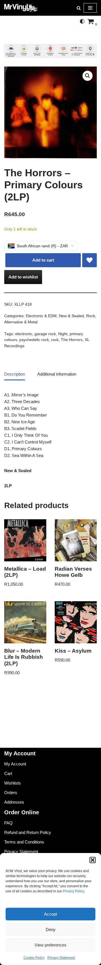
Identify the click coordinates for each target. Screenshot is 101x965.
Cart (8, 773)
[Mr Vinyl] (21, 8)
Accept (50, 914)
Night (62, 334)
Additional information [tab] (56, 374)
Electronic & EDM (41, 316)
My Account (15, 764)
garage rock (45, 334)
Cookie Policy (34, 958)
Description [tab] (14, 374)
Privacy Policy (73, 891)
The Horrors (71, 340)
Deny (51, 929)
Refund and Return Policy (27, 832)
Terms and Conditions (24, 842)
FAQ (8, 822)
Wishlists (12, 783)
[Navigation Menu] (90, 8)
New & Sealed (71, 316)
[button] (92, 860)
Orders (10, 792)
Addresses (14, 802)
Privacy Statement (61, 958)
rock (55, 340)
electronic (23, 334)
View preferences (50, 945)
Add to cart (43, 260)
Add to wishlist (23, 277)
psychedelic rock (34, 340)
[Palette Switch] (82, 21)
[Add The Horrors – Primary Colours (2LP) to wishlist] (89, 260)
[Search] (79, 8)
